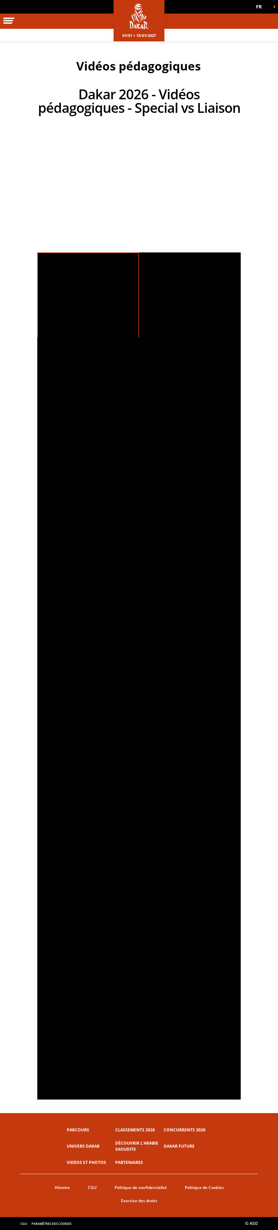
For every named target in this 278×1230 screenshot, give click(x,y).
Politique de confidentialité (141, 1187)
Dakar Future (179, 1146)
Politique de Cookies (204, 1187)
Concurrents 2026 (184, 1130)
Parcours (78, 1130)
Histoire (62, 1187)
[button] (261, 7)
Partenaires (129, 1162)
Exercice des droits (139, 1201)
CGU (92, 1187)
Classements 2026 (135, 1130)
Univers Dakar (83, 1146)
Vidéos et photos (86, 1162)
